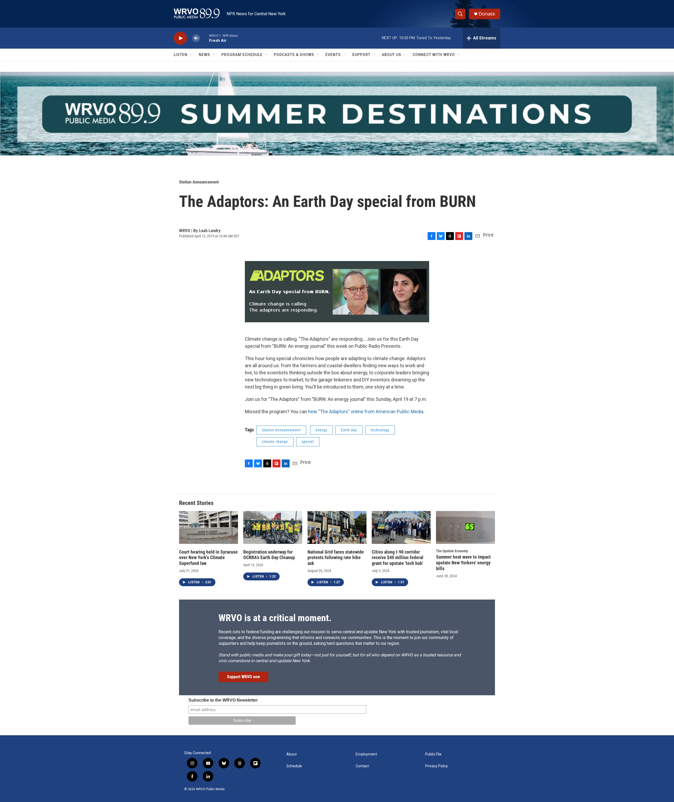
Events (333, 55)
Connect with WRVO (434, 55)
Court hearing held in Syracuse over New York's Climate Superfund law (208, 557)
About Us (391, 55)
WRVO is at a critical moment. (275, 618)
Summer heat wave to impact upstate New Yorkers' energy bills (463, 562)
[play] (180, 38)
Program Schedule (241, 55)
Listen (180, 55)
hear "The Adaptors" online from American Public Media (365, 411)
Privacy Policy (436, 766)
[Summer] (337, 113)
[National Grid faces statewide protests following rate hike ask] (337, 527)
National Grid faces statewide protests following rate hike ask (336, 557)
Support (361, 55)
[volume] (196, 38)
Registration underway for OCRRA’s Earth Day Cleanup (269, 554)
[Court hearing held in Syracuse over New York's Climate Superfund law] (208, 527)
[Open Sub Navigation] (191, 55)
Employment (366, 754)
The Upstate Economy (452, 551)
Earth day (349, 430)
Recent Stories (196, 503)
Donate (487, 14)
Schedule (294, 766)
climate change (275, 442)
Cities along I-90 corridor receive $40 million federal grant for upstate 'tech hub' (397, 557)
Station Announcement (199, 182)
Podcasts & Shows (294, 55)
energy (321, 430)
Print (488, 235)
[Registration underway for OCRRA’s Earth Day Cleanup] (272, 527)
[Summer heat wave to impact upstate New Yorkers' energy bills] (465, 527)
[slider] (204, 38)
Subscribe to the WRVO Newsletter (223, 700)
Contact (362, 766)
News (204, 55)
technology (380, 430)
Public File (433, 754)
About (291, 754)
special (308, 442)
